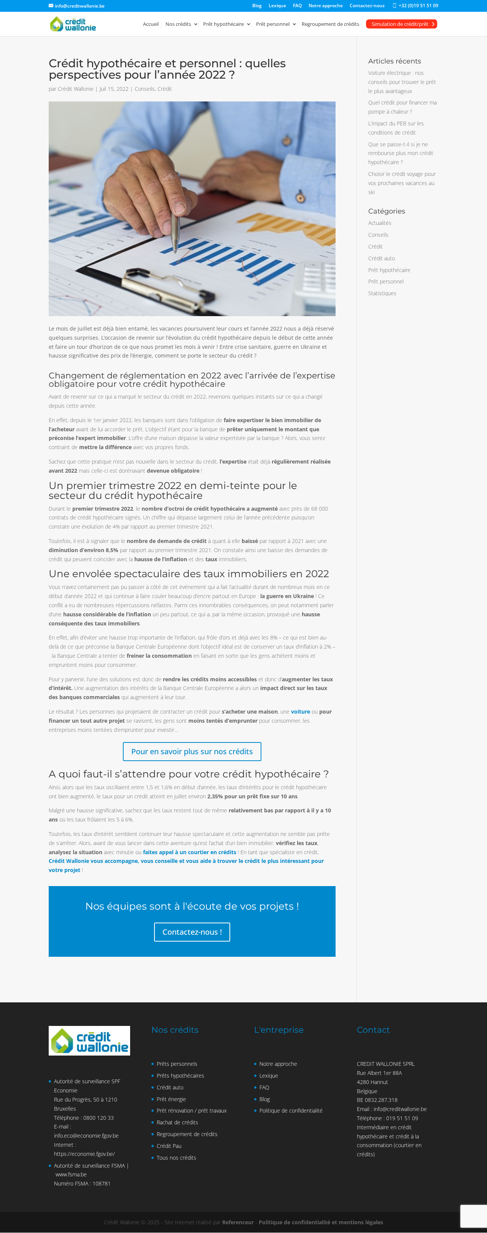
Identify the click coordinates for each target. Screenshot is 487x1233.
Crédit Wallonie (76, 88)
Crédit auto (381, 258)
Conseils (145, 88)
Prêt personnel (273, 24)
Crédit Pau (169, 1145)
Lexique (277, 6)
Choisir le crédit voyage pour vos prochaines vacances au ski (402, 183)
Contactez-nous (367, 6)
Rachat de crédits (177, 1122)
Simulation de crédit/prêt (400, 24)
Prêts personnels (177, 1063)
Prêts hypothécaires (180, 1075)
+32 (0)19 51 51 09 (415, 7)
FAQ (297, 6)
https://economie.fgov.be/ (84, 1153)
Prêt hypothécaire (223, 24)
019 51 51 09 (402, 1118)
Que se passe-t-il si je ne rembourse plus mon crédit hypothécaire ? (400, 153)
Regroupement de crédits (330, 24)
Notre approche (326, 6)
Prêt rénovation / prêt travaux (192, 1110)
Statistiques (382, 293)
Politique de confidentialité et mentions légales (321, 1222)
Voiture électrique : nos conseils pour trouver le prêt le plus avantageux (402, 82)
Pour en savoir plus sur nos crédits (192, 751)
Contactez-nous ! (192, 932)
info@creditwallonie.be (400, 1109)
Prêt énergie (171, 1099)
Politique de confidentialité (291, 1110)
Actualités (380, 222)
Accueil (151, 24)
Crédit (165, 88)
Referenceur (238, 1222)
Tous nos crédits (176, 1157)
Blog (257, 6)
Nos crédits (178, 24)
